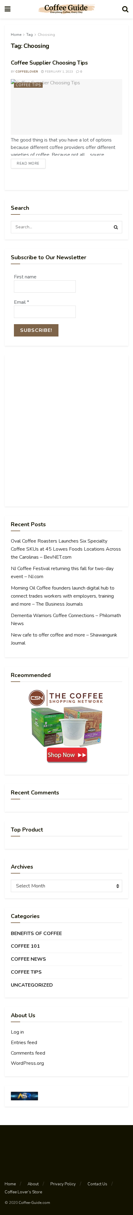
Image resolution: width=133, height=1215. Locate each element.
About (33, 1184)
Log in (17, 1032)
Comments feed (28, 1053)
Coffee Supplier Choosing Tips (49, 62)
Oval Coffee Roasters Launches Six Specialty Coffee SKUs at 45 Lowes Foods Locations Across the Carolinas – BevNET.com (66, 549)
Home (16, 34)
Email (21, 302)
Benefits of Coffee (36, 933)
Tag (29, 34)
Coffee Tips (28, 85)
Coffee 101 (25, 946)
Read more (28, 163)
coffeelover (26, 72)
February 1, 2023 (58, 72)
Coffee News (28, 959)
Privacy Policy (63, 1184)
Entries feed (24, 1042)
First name (25, 276)
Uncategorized (32, 985)
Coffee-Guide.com (34, 1202)
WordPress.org (27, 1063)
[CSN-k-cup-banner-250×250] (66, 726)
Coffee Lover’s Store (23, 1192)
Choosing (46, 34)
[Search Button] (116, 227)
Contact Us (97, 1184)
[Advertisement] (66, 430)
